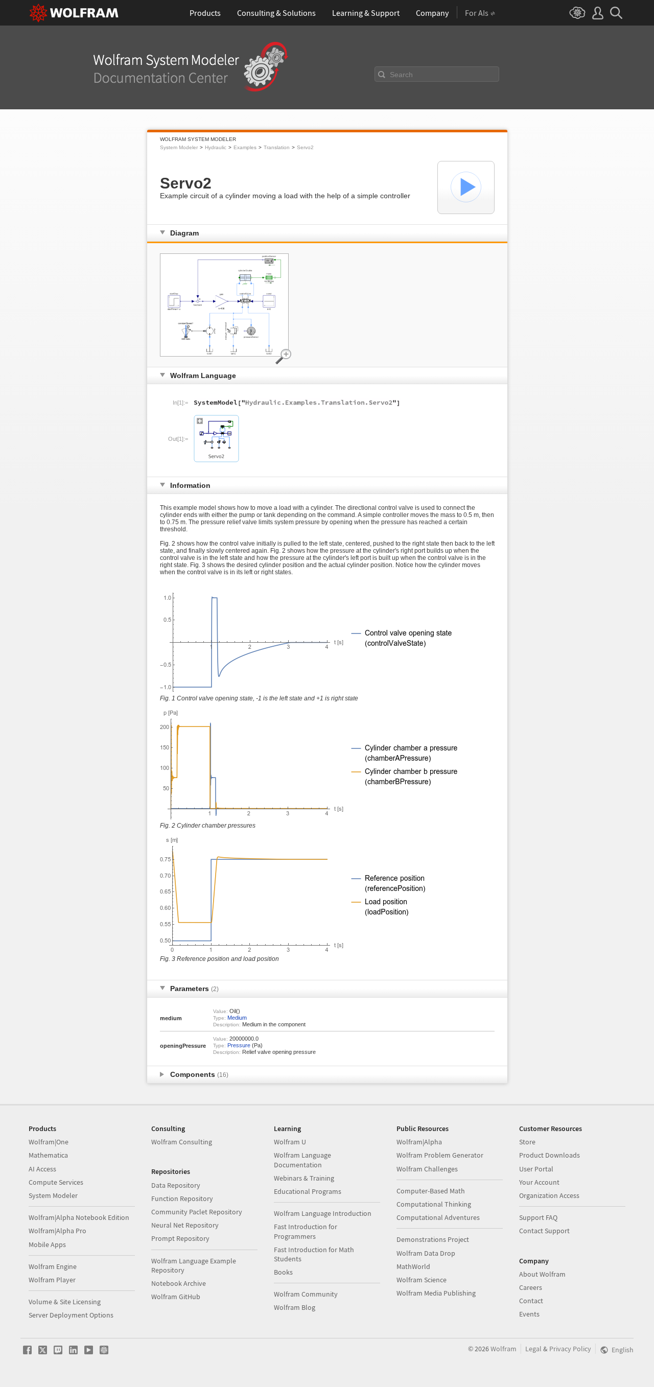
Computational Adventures (438, 1217)
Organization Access (549, 1195)
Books (283, 1272)
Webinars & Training (304, 1178)
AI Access (42, 1168)
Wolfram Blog (294, 1307)
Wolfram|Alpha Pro (57, 1230)
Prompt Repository (180, 1238)
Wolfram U (290, 1141)
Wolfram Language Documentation (302, 1159)
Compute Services (56, 1182)
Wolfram (504, 1348)
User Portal (536, 1168)
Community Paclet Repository (196, 1211)
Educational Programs (307, 1191)
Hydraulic (215, 147)
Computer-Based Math (430, 1190)
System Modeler (179, 147)
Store (527, 1141)
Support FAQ (538, 1217)
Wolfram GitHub (175, 1296)
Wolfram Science (421, 1279)
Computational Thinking (433, 1204)
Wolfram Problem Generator (439, 1155)
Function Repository (182, 1198)
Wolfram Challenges (427, 1168)
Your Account (539, 1182)
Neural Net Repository (185, 1225)
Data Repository (175, 1185)
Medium (237, 1018)
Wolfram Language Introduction (322, 1213)
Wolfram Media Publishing (436, 1293)
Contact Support (544, 1230)
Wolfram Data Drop (425, 1253)
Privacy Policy (570, 1348)
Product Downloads (549, 1155)
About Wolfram (542, 1274)
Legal (533, 1348)
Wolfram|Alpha (419, 1141)
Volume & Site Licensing (65, 1301)
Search (401, 74)
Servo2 (305, 147)
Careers (530, 1287)
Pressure (238, 1045)
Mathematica (48, 1155)
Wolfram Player (52, 1279)
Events (529, 1314)
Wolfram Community (306, 1294)
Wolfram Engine (53, 1266)
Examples (244, 147)
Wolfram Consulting (181, 1141)
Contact (531, 1300)
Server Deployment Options (71, 1315)
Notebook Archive (178, 1283)
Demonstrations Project (432, 1239)
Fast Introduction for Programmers (305, 1231)
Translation (277, 147)
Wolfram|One (48, 1141)
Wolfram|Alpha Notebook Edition (79, 1217)
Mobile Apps (47, 1244)
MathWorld (413, 1266)
